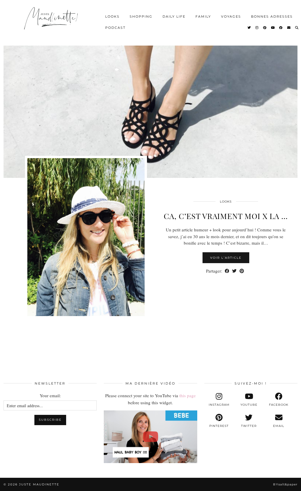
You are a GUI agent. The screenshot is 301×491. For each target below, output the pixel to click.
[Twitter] (249, 27)
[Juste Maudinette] (51, 22)
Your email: (50, 395)
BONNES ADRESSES (272, 16)
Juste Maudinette (39, 484)
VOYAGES (231, 16)
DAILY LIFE (174, 16)
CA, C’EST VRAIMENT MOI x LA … (226, 216)
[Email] (289, 27)
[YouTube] (273, 27)
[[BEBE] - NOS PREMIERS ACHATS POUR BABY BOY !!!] (150, 436)
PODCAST (115, 28)
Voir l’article (226, 258)
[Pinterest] (265, 27)
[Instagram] (257, 27)
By (285, 484)
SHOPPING (141, 16)
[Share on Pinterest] (241, 271)
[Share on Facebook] (227, 271)
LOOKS (112, 16)
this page (187, 395)
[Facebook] (281, 27)
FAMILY (203, 16)
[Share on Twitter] (234, 271)
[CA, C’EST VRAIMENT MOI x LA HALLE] (150, 112)
